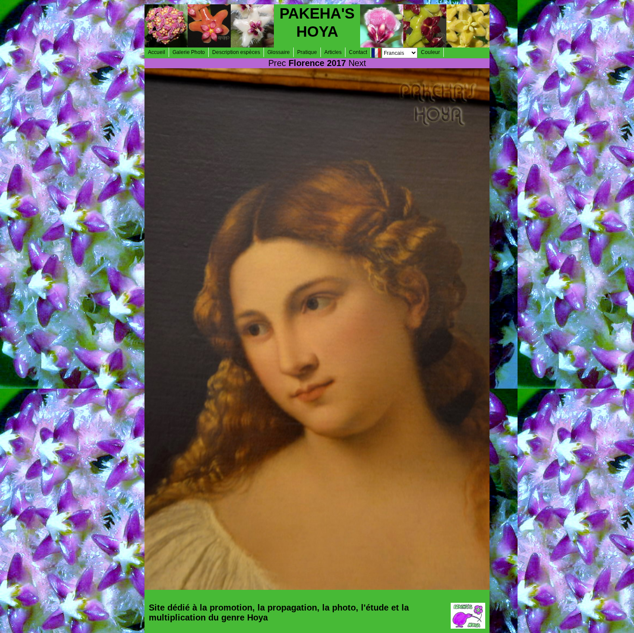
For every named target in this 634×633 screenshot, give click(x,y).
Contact (358, 52)
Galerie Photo (189, 52)
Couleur (430, 52)
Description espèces (236, 52)
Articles (333, 52)
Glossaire (278, 52)
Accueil (156, 52)
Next (357, 63)
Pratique (307, 52)
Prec (277, 63)
